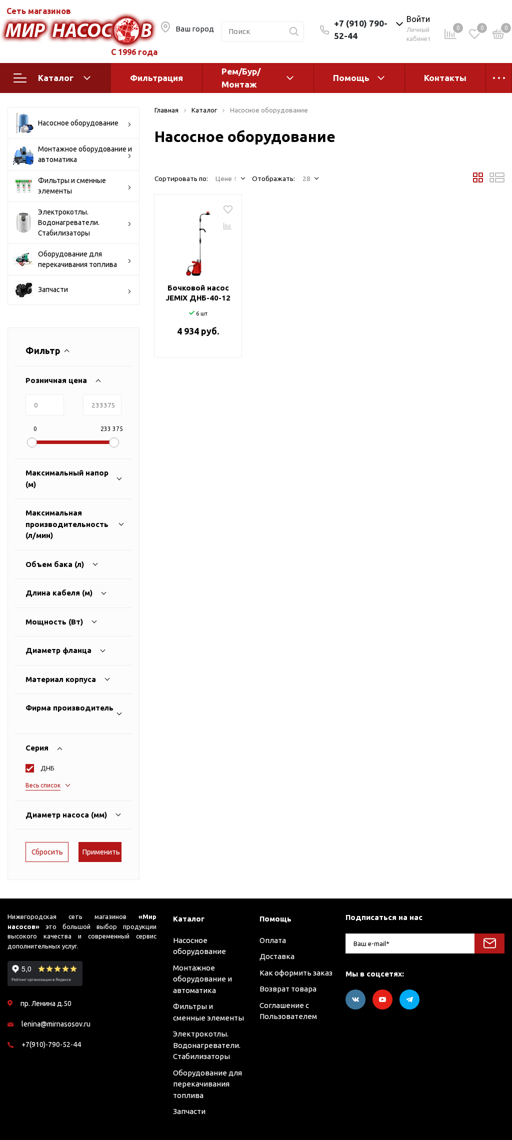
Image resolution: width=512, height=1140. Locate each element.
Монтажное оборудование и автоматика (85, 154)
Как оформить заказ (296, 972)
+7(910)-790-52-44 (51, 1044)
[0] (498, 35)
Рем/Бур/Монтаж (241, 77)
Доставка (277, 956)
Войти (418, 19)
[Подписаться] (489, 944)
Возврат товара (288, 988)
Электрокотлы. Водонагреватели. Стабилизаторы (69, 222)
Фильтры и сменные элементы (72, 185)
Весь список (43, 785)
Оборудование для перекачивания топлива (77, 259)
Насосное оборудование (78, 123)
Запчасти (53, 290)
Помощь (351, 77)
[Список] (497, 180)
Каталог (56, 77)
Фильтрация (156, 77)
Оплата (273, 940)
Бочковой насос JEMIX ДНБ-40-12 (198, 293)
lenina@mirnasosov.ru (56, 1024)
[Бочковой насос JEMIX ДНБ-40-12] (198, 240)
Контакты (445, 77)
